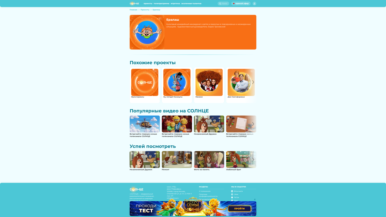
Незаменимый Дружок (205, 134)
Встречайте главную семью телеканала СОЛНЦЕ (143, 135)
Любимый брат (233, 169)
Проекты (148, 3)
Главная (133, 10)
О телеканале (204, 191)
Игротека (175, 3)
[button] (251, 85)
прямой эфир (242, 3)
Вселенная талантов (191, 3)
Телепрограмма (161, 3)
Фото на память (201, 169)
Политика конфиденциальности (208, 195)
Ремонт (165, 169)
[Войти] (254, 3)
